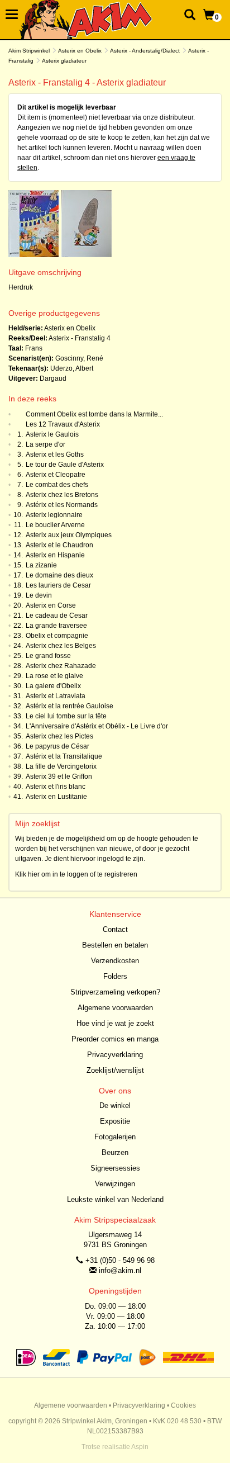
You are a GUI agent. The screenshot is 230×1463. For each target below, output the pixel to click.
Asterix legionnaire (54, 515)
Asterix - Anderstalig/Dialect (145, 51)
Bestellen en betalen (115, 945)
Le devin (39, 595)
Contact (115, 929)
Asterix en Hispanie (55, 555)
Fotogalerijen (115, 1137)
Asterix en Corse (51, 605)
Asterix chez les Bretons (62, 495)
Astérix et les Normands (62, 505)
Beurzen (115, 1152)
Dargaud (53, 378)
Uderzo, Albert (71, 368)
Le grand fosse (48, 656)
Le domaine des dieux (59, 575)
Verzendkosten (115, 961)
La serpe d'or (45, 444)
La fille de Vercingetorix (61, 766)
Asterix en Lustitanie (56, 797)
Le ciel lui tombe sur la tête (66, 716)
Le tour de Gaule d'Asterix (65, 464)
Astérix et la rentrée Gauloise (69, 706)
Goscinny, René (79, 358)
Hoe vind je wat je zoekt (115, 1023)
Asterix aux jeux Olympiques (69, 535)
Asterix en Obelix (80, 51)
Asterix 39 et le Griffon (59, 776)
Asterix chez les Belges (61, 646)
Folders (115, 976)
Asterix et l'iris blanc (55, 786)
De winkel (115, 1105)
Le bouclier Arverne (55, 525)
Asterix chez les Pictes (59, 736)
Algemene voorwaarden (115, 1007)
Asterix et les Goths (55, 454)
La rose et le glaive (54, 676)
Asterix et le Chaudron (59, 545)
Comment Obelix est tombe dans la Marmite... (94, 414)
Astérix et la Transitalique (64, 756)
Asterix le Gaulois (52, 434)
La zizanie (41, 565)
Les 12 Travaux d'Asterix (63, 424)
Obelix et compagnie (57, 636)
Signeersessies (115, 1168)
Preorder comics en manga (115, 1039)
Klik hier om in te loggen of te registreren (76, 874)
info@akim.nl (120, 1270)
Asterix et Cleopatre (55, 475)
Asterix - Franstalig (77, 338)
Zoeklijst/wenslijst (115, 1070)
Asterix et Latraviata (55, 696)
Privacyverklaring (115, 1054)
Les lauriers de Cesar (58, 585)
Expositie (115, 1121)
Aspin (139, 1447)
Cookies (183, 1405)
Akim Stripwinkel (29, 51)
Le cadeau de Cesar (57, 615)
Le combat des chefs (57, 485)
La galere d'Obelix (53, 686)
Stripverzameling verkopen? (115, 992)
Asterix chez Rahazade (61, 666)
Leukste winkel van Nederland (115, 1199)
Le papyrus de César (57, 746)
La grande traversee (56, 625)
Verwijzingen (115, 1184)
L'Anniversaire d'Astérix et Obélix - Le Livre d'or (97, 726)
